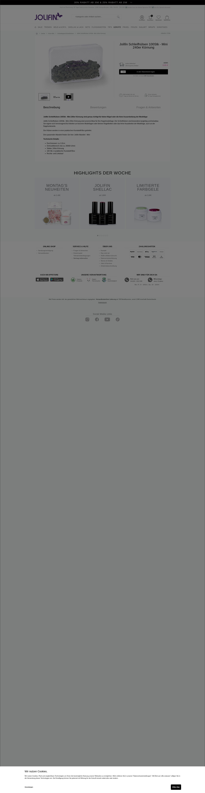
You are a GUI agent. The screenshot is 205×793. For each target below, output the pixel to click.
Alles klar (176, 787)
